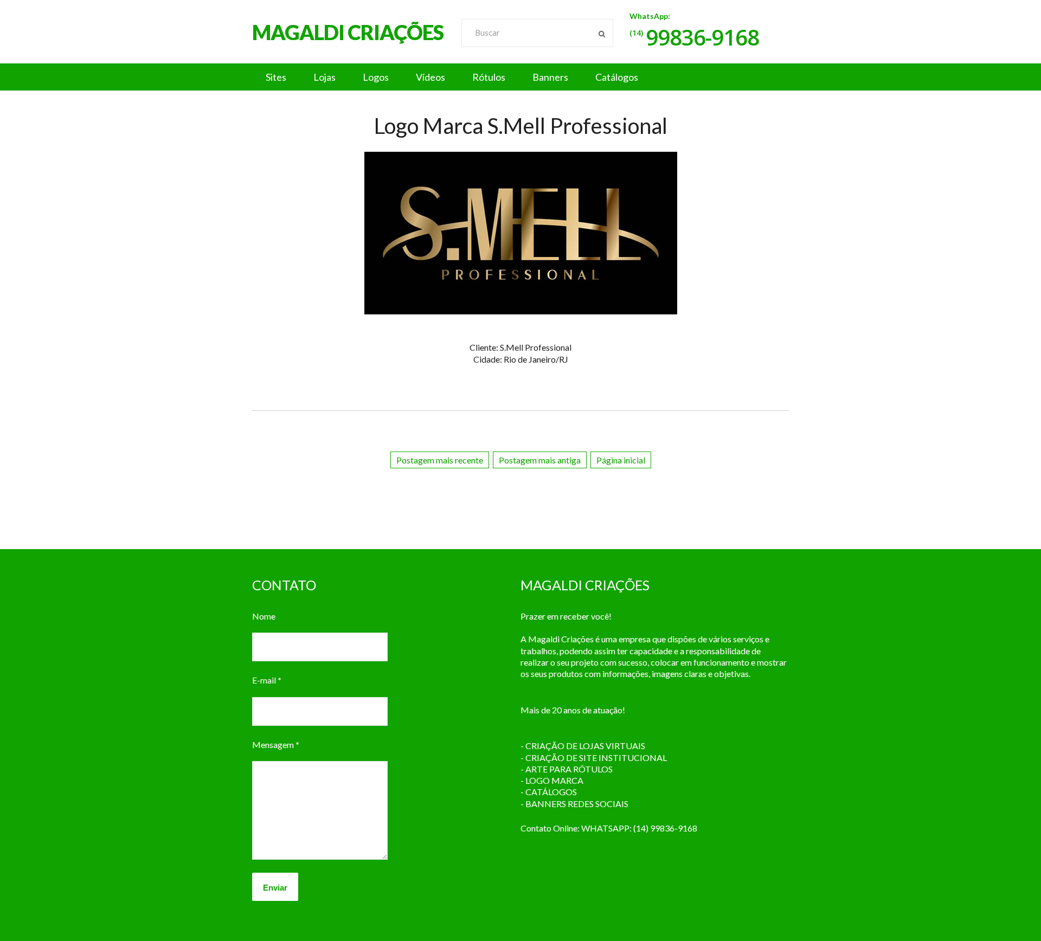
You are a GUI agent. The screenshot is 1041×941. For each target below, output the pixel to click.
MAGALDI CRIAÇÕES (348, 32)
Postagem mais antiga (540, 460)
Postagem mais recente (439, 460)
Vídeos (430, 77)
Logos (376, 77)
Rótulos (488, 77)
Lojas (324, 77)
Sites (276, 77)
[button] (520, 77)
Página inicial (620, 460)
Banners (550, 77)
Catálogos (616, 77)
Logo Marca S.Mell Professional (520, 126)
